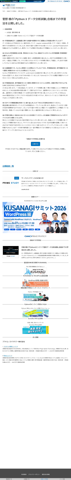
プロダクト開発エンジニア (11, 346)
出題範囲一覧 (8, 166)
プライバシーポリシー (34, 474)
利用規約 (23, 474)
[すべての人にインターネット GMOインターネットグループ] (59, 1)
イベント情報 (62, 479)
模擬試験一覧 (9, 479)
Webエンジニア (8, 355)
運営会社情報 (46, 474)
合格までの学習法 (44, 479)
